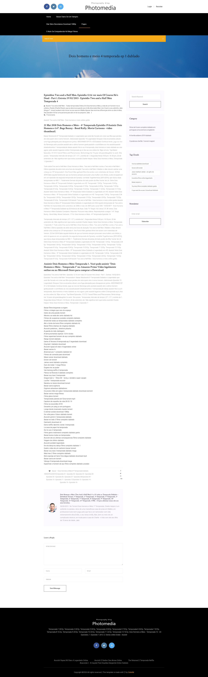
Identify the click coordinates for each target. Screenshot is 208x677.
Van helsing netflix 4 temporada (56, 370)
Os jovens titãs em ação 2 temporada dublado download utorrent (68, 391)
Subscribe (145, 221)
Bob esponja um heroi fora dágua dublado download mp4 (65, 456)
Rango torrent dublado (52, 339)
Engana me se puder (51, 368)
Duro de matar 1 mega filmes (55, 365)
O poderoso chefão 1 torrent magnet (142, 141)
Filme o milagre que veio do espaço (57, 310)
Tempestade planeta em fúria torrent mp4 (59, 399)
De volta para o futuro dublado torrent (58, 414)
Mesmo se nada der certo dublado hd (58, 315)
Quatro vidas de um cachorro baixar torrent (60, 448)
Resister (159, 7)
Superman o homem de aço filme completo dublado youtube (66, 464)
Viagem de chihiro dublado (54, 440)
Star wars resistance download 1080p (61, 24)
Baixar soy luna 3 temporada (54, 375)
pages (84, 24)
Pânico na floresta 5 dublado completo (58, 373)
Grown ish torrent (50, 360)
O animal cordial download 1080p (56, 412)
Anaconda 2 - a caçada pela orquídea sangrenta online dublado (104, 663)
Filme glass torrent (51, 396)
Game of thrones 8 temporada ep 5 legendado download (65, 342)
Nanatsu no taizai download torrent (57, 383)
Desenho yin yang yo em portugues (57, 407)
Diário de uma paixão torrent (54, 313)
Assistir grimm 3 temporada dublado (58, 417)
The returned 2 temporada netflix (141, 660)
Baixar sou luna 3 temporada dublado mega (60, 451)
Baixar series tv (50, 349)
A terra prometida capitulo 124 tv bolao (58, 334)
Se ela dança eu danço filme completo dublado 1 (62, 446)
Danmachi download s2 (52, 422)
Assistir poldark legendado (54, 443)
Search (145, 104)
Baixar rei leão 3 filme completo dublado (59, 420)
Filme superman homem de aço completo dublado (63, 336)
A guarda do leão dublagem (54, 331)
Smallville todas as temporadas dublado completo (63, 321)
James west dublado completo (55, 362)
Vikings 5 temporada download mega (58, 461)
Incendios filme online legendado (142, 178)
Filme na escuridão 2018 (53, 404)
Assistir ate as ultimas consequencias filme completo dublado (67, 438)
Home (48, 17)
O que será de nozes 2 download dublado (145, 190)
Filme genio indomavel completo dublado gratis (62, 433)
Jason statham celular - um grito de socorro (143, 173)
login (150, 7)
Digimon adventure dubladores (55, 388)
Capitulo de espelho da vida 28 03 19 (58, 401)
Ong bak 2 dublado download (55, 344)
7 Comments (50, 115)
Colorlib (131, 672)
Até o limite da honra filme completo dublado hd (62, 323)
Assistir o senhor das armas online (108, 660)
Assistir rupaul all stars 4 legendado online (60, 347)
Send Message (55, 588)
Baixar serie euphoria (52, 386)
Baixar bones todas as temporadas (57, 435)
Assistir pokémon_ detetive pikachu (57, 328)
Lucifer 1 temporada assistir (54, 381)
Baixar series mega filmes (54, 394)
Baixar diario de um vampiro (67, 17)
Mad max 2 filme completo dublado (57, 453)
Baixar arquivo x (136, 182)
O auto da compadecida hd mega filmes (62, 31)
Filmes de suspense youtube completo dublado (62, 318)
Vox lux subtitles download (140, 164)
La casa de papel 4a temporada (56, 427)
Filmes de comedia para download (57, 355)
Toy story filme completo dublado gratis (144, 186)
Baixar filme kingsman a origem (55, 308)
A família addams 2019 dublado (140, 135)
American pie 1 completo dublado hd (58, 352)
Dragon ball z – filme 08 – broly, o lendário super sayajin (65, 378)
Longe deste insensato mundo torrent (58, 409)
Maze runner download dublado (56, 357)
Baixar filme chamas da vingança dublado (59, 326)
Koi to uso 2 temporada (53, 430)
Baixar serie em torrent (52, 459)
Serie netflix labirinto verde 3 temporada (59, 425)
